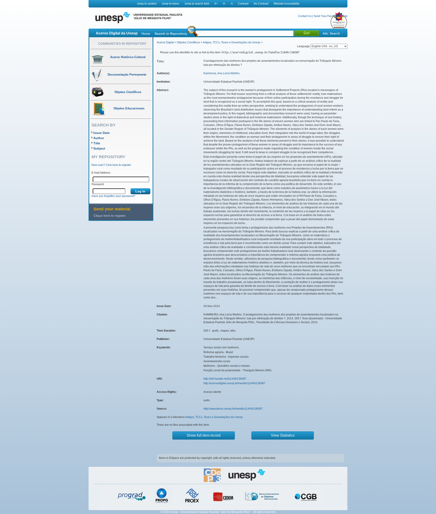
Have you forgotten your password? (113, 196)
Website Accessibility (286, 3)
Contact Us (305, 16)
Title (96, 143)
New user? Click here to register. (111, 165)
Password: (98, 184)
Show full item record (203, 435)
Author (98, 138)
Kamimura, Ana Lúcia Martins (221, 73)
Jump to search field (196, 3)
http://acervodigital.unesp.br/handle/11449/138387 (234, 383)
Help (344, 16)
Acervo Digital (165, 42)
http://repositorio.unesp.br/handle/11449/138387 (233, 408)
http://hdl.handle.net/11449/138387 (224, 378)
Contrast (243, 3)
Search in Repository (171, 33)
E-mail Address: (101, 172)
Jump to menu (170, 3)
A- (224, 3)
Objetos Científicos (188, 42)
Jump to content (146, 3)
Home (145, 33)
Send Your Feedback (326, 16)
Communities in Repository (122, 43)
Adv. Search (331, 33)
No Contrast (261, 3)
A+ (216, 3)
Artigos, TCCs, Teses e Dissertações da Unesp (231, 42)
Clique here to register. (110, 215)
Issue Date (101, 133)
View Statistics (283, 435)
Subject (99, 148)
